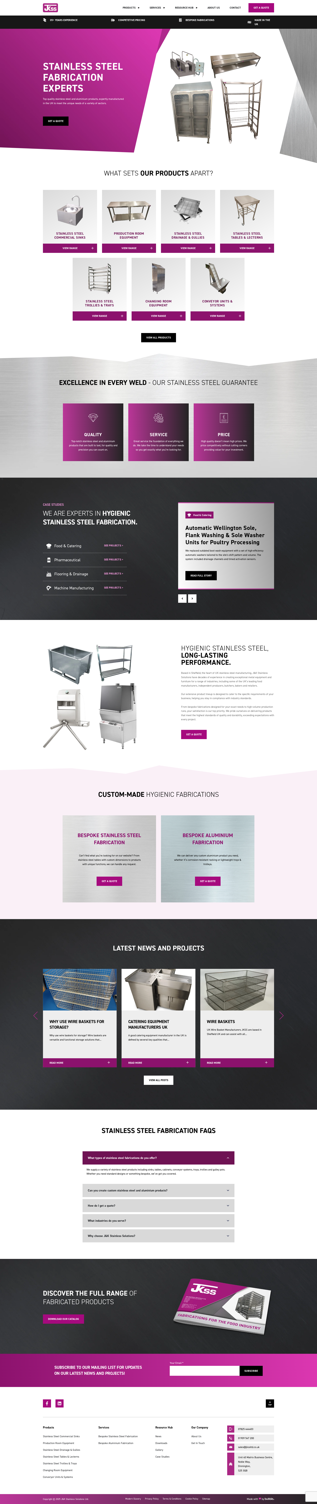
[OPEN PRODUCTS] (139, 8)
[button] (182, 598)
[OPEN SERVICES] (164, 8)
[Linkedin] (59, 1403)
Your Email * (176, 1363)
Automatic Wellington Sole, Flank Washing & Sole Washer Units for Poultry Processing (225, 535)
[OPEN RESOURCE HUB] (197, 8)
